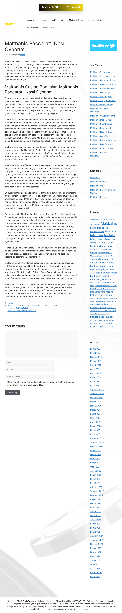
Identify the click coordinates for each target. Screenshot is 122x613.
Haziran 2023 (96, 446)
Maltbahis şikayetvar (106, 327)
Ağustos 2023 (97, 438)
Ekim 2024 (95, 381)
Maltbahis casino (105, 253)
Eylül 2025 (95, 353)
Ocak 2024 (95, 418)
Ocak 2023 (95, 467)
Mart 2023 (95, 458)
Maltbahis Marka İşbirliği (101, 104)
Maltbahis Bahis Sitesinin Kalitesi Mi (22, 311)
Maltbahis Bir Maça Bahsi (18, 308)
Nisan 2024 (95, 406)
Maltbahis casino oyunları (100, 256)
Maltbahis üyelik (97, 323)
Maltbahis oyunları (108, 289)
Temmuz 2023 (97, 442)
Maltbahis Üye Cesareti (101, 144)
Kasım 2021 (95, 524)
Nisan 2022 (95, 503)
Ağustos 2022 (97, 487)
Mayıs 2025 (95, 361)
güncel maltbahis (108, 219)
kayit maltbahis (95, 224)
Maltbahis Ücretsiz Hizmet (102, 80)
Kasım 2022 (96, 475)
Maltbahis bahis (97, 232)
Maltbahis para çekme (101, 295)
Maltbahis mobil (101, 286)
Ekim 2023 (95, 430)
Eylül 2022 (95, 483)
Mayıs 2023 (95, 450)
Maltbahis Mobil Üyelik (101, 120)
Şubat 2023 (96, 463)
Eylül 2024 (95, 385)
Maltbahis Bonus (76, 20)
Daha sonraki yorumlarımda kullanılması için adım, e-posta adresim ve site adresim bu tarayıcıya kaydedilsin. (40, 383)
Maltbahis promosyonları (99, 298)
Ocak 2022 (95, 515)
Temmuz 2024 (97, 393)
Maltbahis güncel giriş (102, 276)
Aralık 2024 (95, 373)
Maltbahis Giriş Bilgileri (101, 96)
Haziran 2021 (96, 544)
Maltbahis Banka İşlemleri (102, 88)
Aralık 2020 (95, 568)
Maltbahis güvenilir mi (100, 279)
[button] (61, 7)
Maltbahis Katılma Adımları (103, 140)
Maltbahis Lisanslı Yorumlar (103, 84)
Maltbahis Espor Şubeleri (102, 148)
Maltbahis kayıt (96, 282)
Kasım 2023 (96, 426)
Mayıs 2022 (95, 499)
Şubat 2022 (95, 511)
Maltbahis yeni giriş (102, 314)
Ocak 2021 (95, 564)
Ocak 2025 (95, 369)
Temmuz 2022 (97, 491)
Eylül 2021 (95, 532)
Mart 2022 (95, 507)
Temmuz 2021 (97, 540)
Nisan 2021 (95, 552)
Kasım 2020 (96, 572)
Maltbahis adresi (99, 227)
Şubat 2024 (96, 414)
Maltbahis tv (102, 304)
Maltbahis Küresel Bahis (101, 128)
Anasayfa (30, 20)
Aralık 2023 (95, 422)
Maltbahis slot (100, 301)
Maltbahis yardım (99, 311)
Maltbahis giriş (105, 262)
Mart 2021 (95, 556)
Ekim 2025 (95, 349)
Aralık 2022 (95, 471)
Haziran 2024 (96, 397)
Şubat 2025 (95, 365)
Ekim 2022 (95, 479)
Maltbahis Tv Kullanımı (101, 72)
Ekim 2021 (95, 528)
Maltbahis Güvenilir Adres (102, 116)
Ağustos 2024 (97, 389)
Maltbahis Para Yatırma (101, 292)
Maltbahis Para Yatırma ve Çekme (41, 27)
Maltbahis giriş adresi (101, 266)
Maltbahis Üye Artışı (100, 92)
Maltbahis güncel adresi (104, 272)
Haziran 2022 (96, 495)
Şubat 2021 (95, 560)
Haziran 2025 (96, 357)
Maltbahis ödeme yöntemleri (104, 320)
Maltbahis (43, 20)
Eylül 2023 (95, 434)
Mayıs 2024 (95, 402)
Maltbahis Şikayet (95, 20)
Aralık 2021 (95, 519)
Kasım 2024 (96, 377)
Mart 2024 (95, 410)
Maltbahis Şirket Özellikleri (102, 76)
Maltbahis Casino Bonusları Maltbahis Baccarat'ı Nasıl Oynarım (32, 305)
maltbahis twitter (98, 307)
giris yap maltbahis (96, 219)
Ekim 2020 (95, 576)
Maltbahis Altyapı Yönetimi (103, 100)
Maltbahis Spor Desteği (101, 124)
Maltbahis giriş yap (99, 269)
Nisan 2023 (95, 454)
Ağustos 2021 (96, 536)
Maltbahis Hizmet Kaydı (101, 132)
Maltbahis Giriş (58, 20)
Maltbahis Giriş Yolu (99, 136)
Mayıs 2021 (95, 548)
